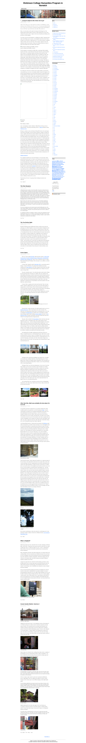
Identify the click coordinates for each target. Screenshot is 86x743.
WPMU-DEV (54, 740)
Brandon (54, 120)
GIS (42, 741)
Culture (53, 163)
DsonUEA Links (56, 194)
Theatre (54, 153)
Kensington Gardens (33, 258)
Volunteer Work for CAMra (57, 43)
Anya (23, 398)
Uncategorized (55, 154)
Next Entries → (47, 736)
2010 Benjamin (55, 68)
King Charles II (29, 267)
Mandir (59, 165)
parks (62, 168)
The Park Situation (25, 186)
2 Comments (28, 253)
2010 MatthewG (55, 89)
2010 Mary (54, 86)
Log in (54, 22)
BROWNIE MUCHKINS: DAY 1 (58, 56)
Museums (54, 141)
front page (23, 8)
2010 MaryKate (55, 88)
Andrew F (54, 111)
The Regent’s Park (23, 259)
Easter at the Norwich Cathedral (57, 57)
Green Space (24, 252)
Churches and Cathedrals (56, 125)
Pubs (54, 147)
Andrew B (23, 181)
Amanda (54, 107)
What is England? (25, 540)
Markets (23, 732)
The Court (58, 174)
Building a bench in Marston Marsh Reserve (59, 33)
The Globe (60, 174)
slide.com (41, 127)
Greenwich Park (45, 258)
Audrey (23, 536)
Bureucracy (54, 121)
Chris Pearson (40, 740)
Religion (54, 171)
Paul (23, 218)
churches (63, 162)
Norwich (53, 168)
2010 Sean (54, 99)
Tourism (53, 176)
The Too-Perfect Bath (26, 222)
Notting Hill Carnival (58, 168)
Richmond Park (39, 258)
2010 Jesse (54, 81)
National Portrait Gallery (57, 167)
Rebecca (23, 599)
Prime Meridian (36, 319)
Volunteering (56, 178)
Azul (54, 118)
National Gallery (60, 166)
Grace (54, 128)
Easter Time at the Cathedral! (57, 34)
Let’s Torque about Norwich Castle (58, 53)
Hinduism (54, 164)
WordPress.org (55, 27)
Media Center (46, 741)
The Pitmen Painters (59, 175)
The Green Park (23, 258)
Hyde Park (28, 258)
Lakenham (57, 165)
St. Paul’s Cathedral (38, 314)
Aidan (54, 104)
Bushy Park (30, 259)
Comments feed (55, 25)
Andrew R (54, 112)
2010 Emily (54, 76)
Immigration (53, 165)
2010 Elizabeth (55, 75)
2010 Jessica (55, 82)
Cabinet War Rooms (59, 162)
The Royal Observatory (24, 309)
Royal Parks (32, 256)
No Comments (29, 187)
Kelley (54, 133)
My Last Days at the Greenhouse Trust (58, 59)
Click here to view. (23, 128)
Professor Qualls (55, 146)
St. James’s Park (46, 256)
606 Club (34, 166)
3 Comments (28, 542)
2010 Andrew (55, 66)
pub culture (54, 169)
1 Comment (28, 21)
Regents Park (61, 169)
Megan (54, 140)
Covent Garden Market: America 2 (29, 604)
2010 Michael (55, 94)
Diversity (55, 163)
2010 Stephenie (55, 101)
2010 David (55, 72)
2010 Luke (54, 85)
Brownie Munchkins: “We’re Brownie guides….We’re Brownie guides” (58, 41)
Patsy (54, 143)
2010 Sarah (54, 98)
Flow (54, 127)
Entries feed (55, 24)
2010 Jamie (54, 79)
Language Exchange (53, 741)
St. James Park (60, 172)
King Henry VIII (37, 264)
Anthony (54, 114)
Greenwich (58, 163)
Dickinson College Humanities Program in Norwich (43, 4)
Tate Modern (57, 173)
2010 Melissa (55, 92)
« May (53, 190)
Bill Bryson (45, 423)
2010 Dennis (55, 73)
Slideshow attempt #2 (24, 155)
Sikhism (62, 171)
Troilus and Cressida (58, 176)
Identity (62, 164)
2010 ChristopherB (56, 69)
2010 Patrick (55, 95)
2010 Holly (54, 78)
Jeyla (54, 131)
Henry (54, 130)
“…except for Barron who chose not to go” (32, 20)
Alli (53, 105)
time (62, 175)
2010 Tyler (54, 102)
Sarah (31, 732)
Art (58, 161)
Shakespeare (59, 170)
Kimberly (54, 134)
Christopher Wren (29, 312)
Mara (54, 137)
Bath (43, 410)
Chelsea (54, 124)
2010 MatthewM (55, 91)
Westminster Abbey (56, 179)
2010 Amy (54, 65)
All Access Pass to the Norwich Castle (58, 54)
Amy (54, 108)
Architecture (54, 161)
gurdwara (61, 163)
